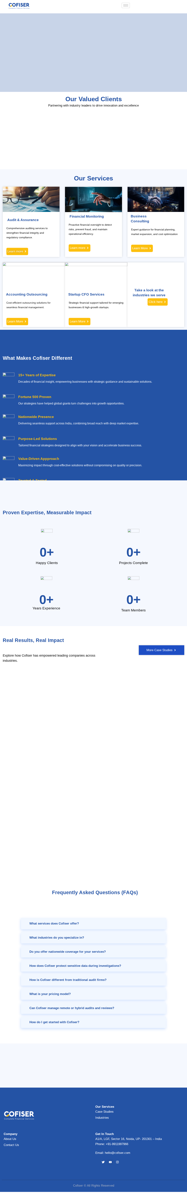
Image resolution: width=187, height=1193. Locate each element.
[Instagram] (117, 1162)
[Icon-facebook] (96, 1162)
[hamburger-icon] (126, 5)
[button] (93, 923)
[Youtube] (110, 1162)
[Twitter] (103, 1162)
